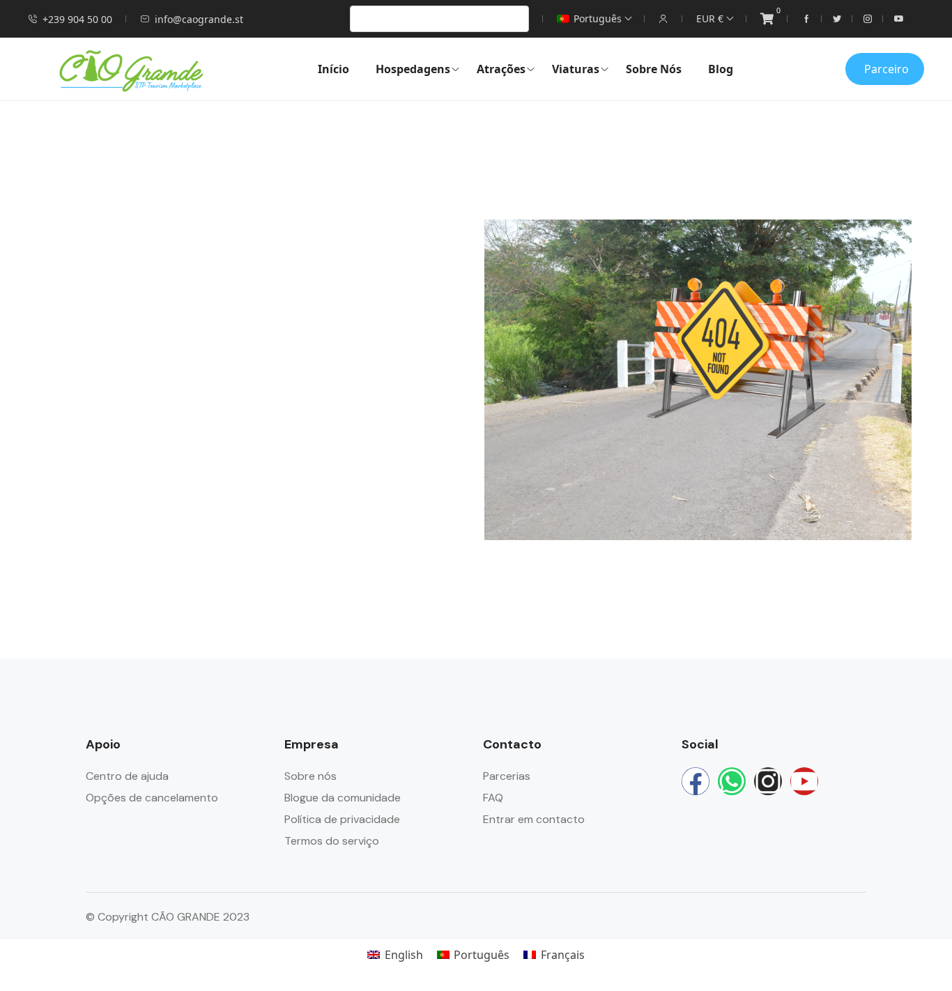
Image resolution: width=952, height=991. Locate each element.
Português (598, 18)
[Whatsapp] (732, 781)
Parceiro (886, 69)
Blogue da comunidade (342, 797)
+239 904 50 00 (77, 19)
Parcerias (506, 776)
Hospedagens (413, 69)
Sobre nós (310, 776)
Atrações (501, 69)
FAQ (493, 797)
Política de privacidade (342, 819)
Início (333, 69)
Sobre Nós (654, 69)
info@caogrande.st (199, 19)
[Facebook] (695, 781)
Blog (720, 69)
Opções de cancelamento (152, 797)
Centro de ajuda (127, 776)
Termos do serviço (331, 840)
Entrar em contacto (534, 819)
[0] (767, 19)
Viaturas (575, 69)
